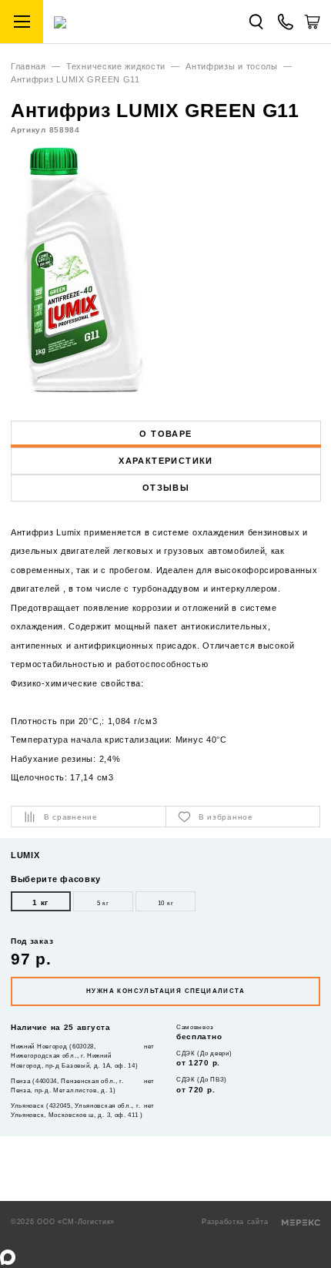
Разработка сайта (236, 1222)
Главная (28, 66)
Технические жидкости (116, 66)
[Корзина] (312, 27)
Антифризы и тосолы (232, 66)
